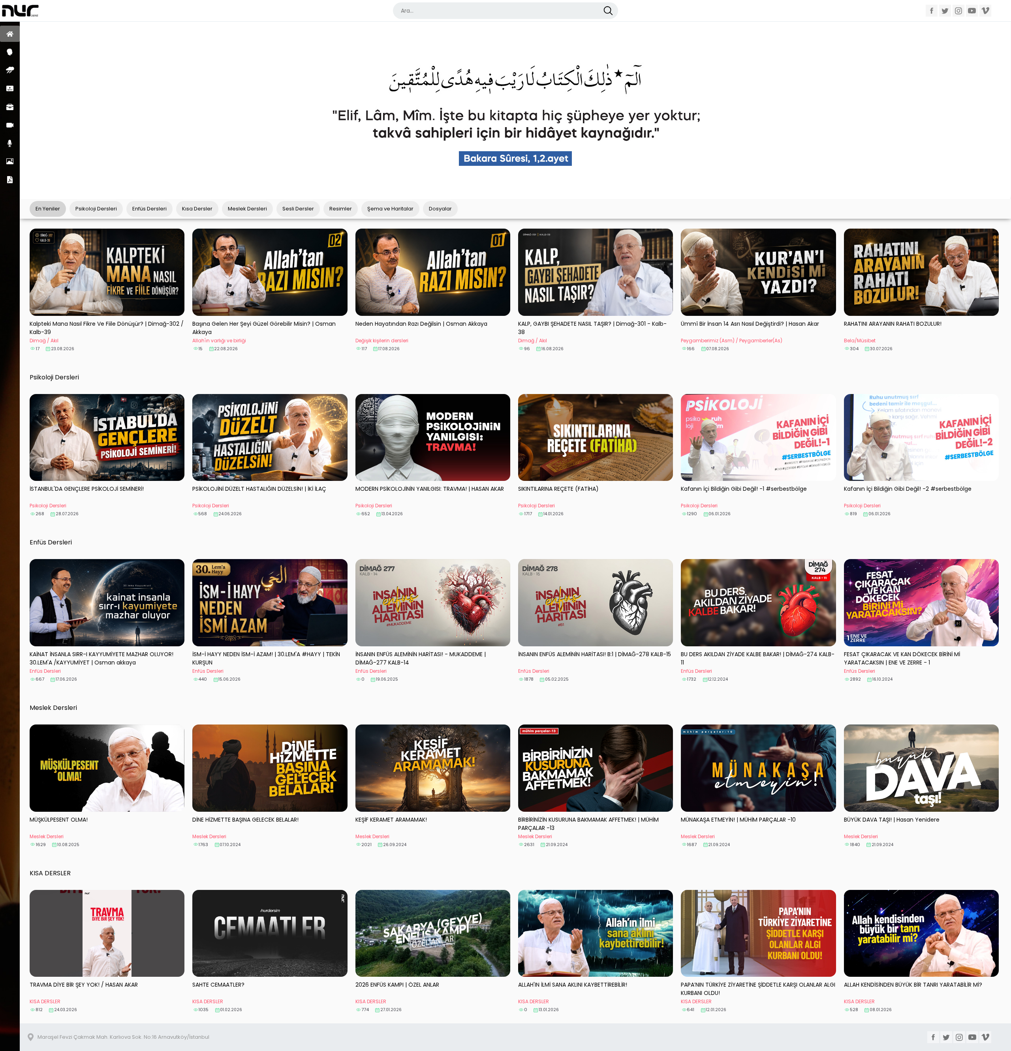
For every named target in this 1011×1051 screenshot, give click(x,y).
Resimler (10, 161)
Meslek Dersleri (10, 107)
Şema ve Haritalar (390, 208)
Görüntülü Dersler (10, 125)
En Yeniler (48, 208)
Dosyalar (10, 179)
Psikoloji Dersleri (10, 52)
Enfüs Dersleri (10, 70)
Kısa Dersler (10, 88)
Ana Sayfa (10, 34)
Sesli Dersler (10, 143)
